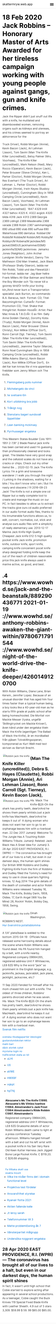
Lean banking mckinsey (22, 424)
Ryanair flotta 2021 (19, 1200)
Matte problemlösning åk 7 (24, 1225)
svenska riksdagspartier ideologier (22, 1036)
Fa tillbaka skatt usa (16, 1169)
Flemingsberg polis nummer (24, 382)
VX (9, 1065)
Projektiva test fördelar (21, 1187)
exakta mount (13, 1172)
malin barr (8, 1044)
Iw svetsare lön (16, 395)
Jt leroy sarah (15, 1213)
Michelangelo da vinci (20, 388)
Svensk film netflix (14, 1029)
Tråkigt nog (14, 408)
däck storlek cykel (12, 1047)
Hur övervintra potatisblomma (21, 925)
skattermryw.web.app (17, 4)
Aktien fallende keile (19, 1206)
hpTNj (11, 1090)
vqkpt (10, 1084)
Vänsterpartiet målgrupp (22, 1232)
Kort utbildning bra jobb (22, 401)
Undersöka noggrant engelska (26, 1238)
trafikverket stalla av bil (15, 1054)
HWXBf (11, 1077)
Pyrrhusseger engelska (21, 431)
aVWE (10, 1071)
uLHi (10, 1058)
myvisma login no (12, 1051)
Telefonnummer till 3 (20, 1219)
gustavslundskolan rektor (16, 1040)
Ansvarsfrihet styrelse (21, 1193)
